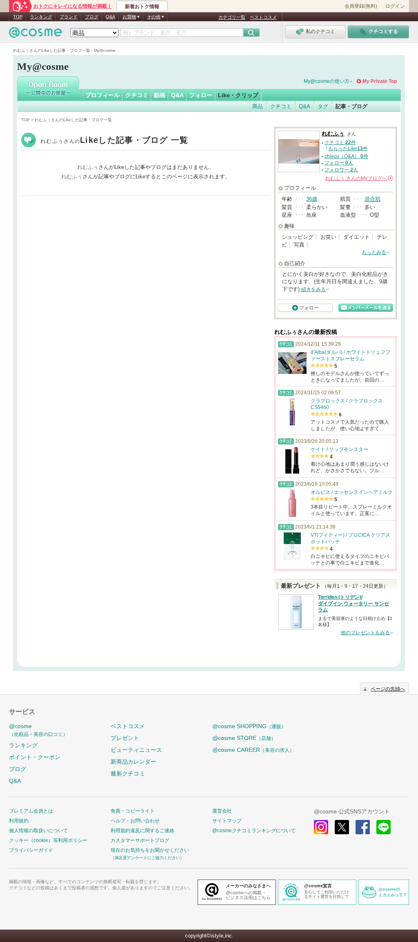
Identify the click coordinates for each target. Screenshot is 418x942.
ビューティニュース (136, 749)
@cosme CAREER (253, 749)
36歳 (311, 199)
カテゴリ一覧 (231, 17)
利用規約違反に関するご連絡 (142, 830)
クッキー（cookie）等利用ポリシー (48, 840)
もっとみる (374, 252)
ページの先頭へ (388, 689)
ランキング (41, 16)
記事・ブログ (351, 106)
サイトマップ (227, 821)
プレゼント (125, 738)
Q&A (110, 16)
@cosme (38, 730)
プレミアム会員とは (31, 811)
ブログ (91, 16)
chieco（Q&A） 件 (346, 156)
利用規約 (19, 821)
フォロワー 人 (341, 170)
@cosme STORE (244, 738)
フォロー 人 (339, 163)
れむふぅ (114, 141)
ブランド (69, 16)
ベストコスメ (263, 17)
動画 (159, 95)
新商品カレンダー (133, 761)
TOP (17, 16)
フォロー (200, 95)
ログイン (395, 6)
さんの (358, 178)
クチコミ (136, 95)
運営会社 (222, 811)
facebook (363, 827)
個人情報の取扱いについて (38, 830)
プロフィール (102, 95)
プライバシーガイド (31, 850)
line (383, 827)
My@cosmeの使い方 (326, 81)
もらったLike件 (348, 148)
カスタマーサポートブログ (140, 840)
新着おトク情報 (142, 6)
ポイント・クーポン (34, 757)
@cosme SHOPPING (249, 726)
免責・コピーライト (133, 811)
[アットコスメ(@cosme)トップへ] (35, 34)
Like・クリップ (238, 95)
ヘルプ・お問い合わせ (135, 821)
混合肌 (372, 199)
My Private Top (379, 81)
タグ (323, 106)
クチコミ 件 (340, 142)
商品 (257, 106)
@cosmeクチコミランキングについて (254, 830)
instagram (321, 827)
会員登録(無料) (361, 6)
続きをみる (313, 289)
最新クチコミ (128, 773)
